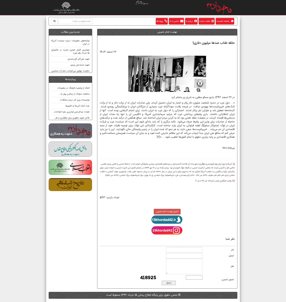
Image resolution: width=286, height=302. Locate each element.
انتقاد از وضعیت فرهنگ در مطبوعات (73, 88)
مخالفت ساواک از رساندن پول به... (74, 94)
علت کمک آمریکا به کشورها (78, 106)
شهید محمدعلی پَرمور (80, 65)
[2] (158, 137)
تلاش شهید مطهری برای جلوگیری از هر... (71, 118)
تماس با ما (174, 21)
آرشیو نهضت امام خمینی (167, 212)
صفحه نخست (223, 21)
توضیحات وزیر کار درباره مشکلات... (74, 100)
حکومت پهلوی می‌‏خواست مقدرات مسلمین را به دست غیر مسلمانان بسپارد (70, 72)
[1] (203, 125)
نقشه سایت (205, 21)
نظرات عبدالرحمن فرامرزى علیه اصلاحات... (71, 112)
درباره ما (190, 21)
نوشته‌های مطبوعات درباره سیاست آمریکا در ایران (70, 42)
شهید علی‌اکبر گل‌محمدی (79, 59)
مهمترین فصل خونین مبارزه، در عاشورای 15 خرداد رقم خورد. (70, 51)
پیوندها (160, 21)
